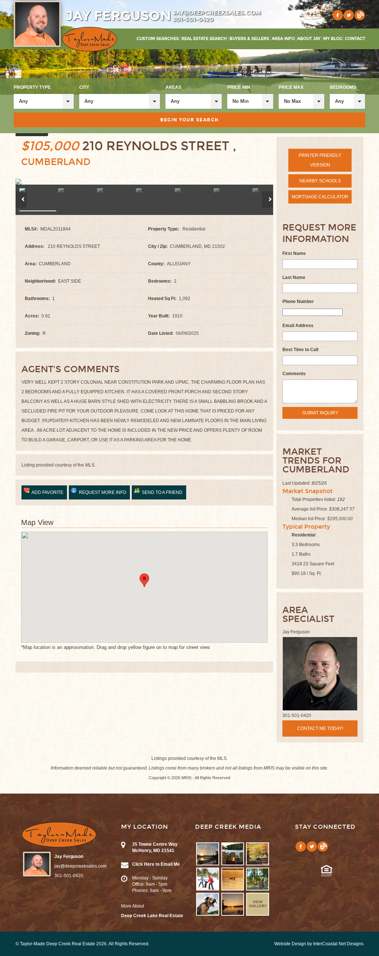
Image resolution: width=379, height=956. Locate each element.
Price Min (238, 87)
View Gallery (258, 904)
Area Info (283, 38)
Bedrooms (343, 87)
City (84, 87)
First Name (294, 253)
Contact (355, 38)
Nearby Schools (320, 181)
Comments (294, 373)
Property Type (32, 87)
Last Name (293, 277)
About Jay (309, 38)
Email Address (297, 325)
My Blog (332, 38)
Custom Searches (158, 38)
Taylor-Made (59, 834)
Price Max (291, 87)
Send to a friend (162, 492)
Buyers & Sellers (249, 38)
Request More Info (102, 492)
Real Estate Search (204, 38)
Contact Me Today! (320, 728)
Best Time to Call (300, 349)
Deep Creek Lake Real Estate (152, 915)
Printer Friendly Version (320, 160)
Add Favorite (47, 492)
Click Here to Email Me (156, 864)
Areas (173, 87)
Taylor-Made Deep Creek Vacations (89, 39)
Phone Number (298, 301)
